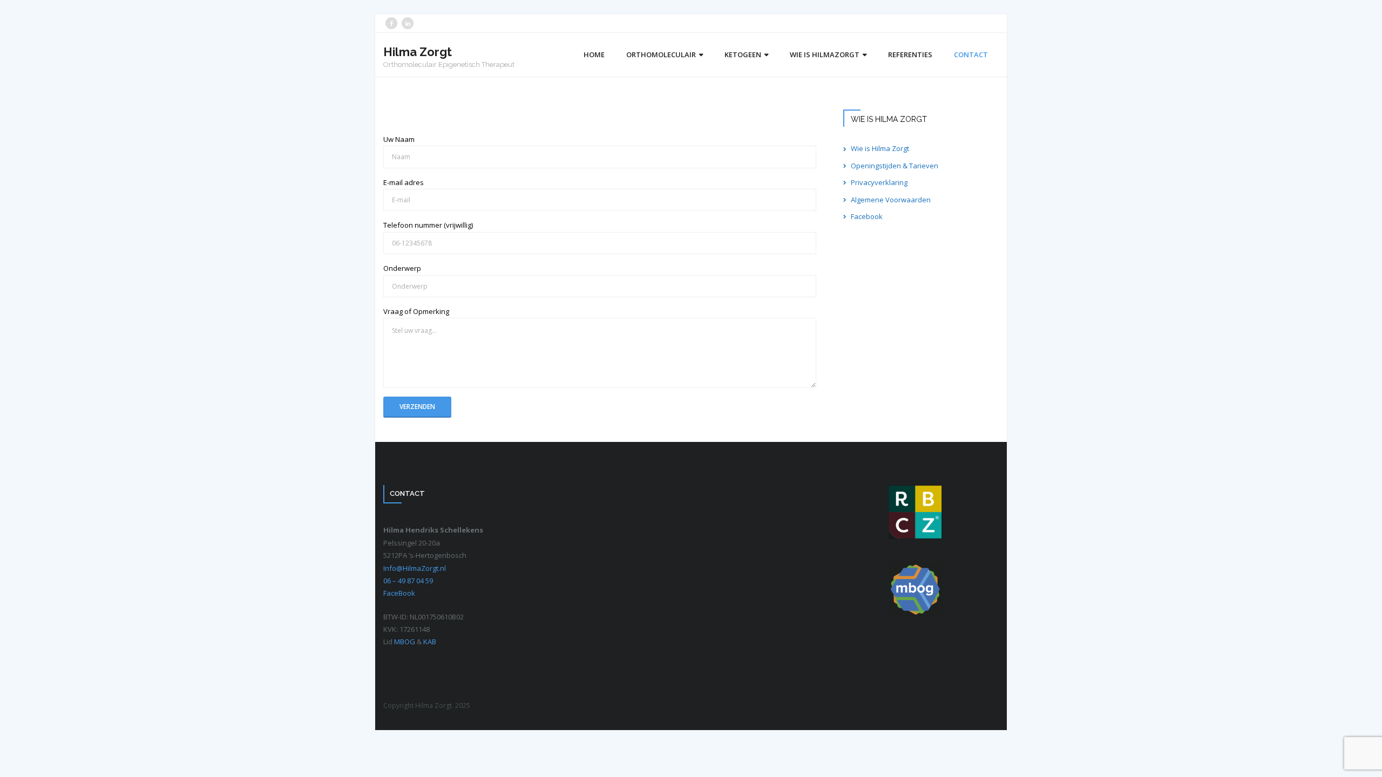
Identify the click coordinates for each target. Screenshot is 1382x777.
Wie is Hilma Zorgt (880, 148)
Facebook (867, 216)
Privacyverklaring (879, 182)
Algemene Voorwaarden (891, 200)
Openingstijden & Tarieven (894, 166)
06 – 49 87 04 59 (408, 580)
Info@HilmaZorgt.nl (414, 568)
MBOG (405, 641)
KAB (429, 641)
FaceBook (399, 593)
